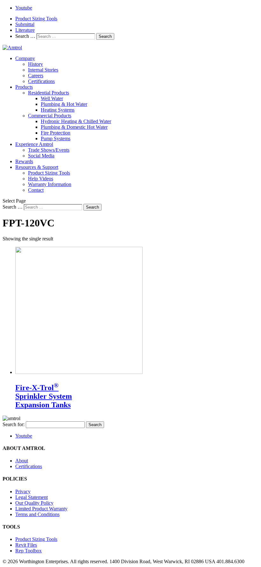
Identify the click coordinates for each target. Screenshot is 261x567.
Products (24, 87)
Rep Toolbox (28, 550)
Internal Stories (43, 70)
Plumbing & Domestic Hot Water (74, 127)
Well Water (52, 98)
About (21, 460)
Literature (25, 30)
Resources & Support (36, 167)
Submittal (24, 24)
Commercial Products (49, 115)
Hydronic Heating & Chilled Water (76, 121)
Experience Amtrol (34, 144)
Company (25, 58)
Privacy (23, 491)
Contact (36, 190)
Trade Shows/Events (48, 150)
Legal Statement (31, 497)
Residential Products (48, 92)
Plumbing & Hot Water (64, 104)
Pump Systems (55, 138)
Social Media (41, 155)
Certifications (41, 81)
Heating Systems (57, 110)
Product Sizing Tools (36, 18)
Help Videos (40, 178)
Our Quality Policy (34, 503)
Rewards (24, 161)
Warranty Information (49, 184)
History (35, 64)
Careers (35, 75)
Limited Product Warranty (41, 508)
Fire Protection (55, 132)
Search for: (14, 424)
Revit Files (26, 545)
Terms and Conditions (37, 514)
